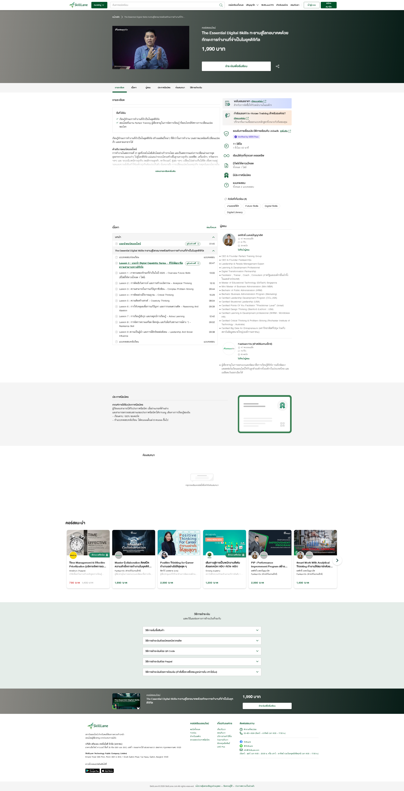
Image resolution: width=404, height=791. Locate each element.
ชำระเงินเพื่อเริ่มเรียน (236, 66)
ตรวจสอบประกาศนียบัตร (200, 740)
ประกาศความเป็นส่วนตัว (244, 786)
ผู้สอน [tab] (148, 87)
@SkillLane (248, 746)
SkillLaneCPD (267, 5)
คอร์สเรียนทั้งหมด (236, 5)
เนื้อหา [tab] (133, 87)
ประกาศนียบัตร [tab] (164, 87)
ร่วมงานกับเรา (222, 740)
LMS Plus (221, 747)
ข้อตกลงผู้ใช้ (227, 786)
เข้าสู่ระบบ (312, 5)
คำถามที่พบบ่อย (250, 729)
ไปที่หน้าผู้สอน (244, 250)
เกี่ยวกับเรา (221, 729)
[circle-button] (337, 560)
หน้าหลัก (116, 17)
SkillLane (247, 742)
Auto (170, 66)
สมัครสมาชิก (329, 5)
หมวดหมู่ (97, 5)
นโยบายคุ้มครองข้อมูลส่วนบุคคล (207, 786)
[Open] (221, 5)
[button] (232, 206)
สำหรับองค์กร (282, 5)
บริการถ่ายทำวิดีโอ (224, 736)
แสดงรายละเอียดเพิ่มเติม (165, 171)
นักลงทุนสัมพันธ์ (223, 743)
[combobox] (167, 5)
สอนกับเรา (295, 5)
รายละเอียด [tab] (119, 87)
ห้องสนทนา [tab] (180, 87)
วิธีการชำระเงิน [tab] (196, 87)
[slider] (147, 66)
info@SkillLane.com (251, 750)
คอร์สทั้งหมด (195, 729)
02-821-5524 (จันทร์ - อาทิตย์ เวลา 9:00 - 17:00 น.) (265, 733)
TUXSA (193, 733)
